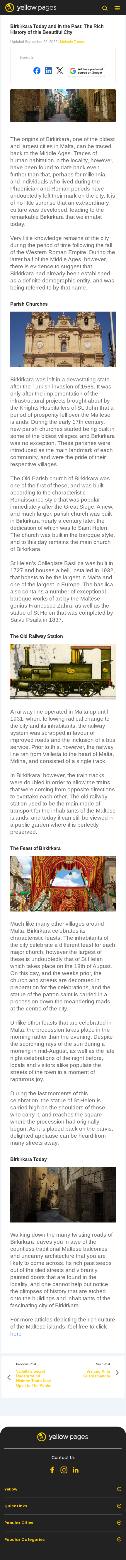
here (16, 1334)
